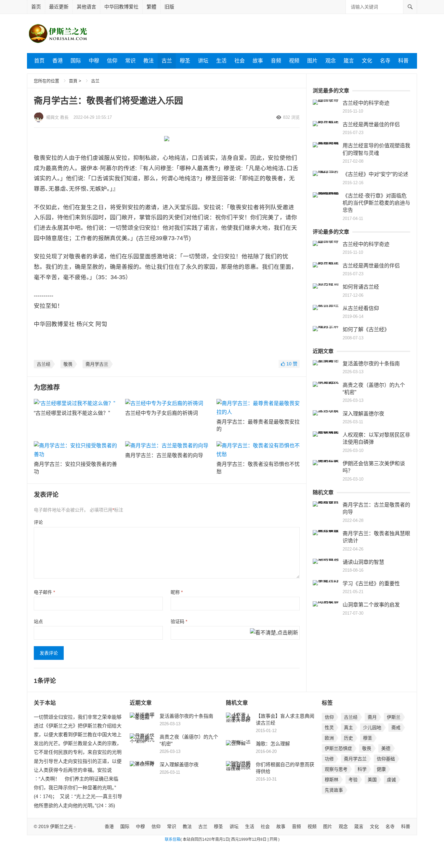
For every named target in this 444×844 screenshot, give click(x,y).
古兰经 (43, 364)
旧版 (169, 6)
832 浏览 (291, 117)
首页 (36, 6)
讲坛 (203, 60)
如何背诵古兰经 (361, 287)
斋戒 (395, 727)
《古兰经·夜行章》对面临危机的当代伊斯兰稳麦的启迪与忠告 (376, 203)
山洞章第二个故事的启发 (371, 604)
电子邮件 (44, 592)
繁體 (151, 6)
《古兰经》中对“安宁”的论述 (375, 174)
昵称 (177, 592)
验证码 (179, 621)
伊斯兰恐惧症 (338, 748)
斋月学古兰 (96, 364)
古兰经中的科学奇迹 (366, 103)
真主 (348, 727)
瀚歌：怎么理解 (273, 743)
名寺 (385, 60)
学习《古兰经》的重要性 (371, 583)
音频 (276, 60)
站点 (38, 621)
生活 (221, 60)
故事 (258, 60)
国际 (76, 60)
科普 (403, 60)
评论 (38, 522)
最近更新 (59, 6)
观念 (330, 60)
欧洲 (329, 738)
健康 (381, 769)
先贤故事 (334, 790)
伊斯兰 (393, 717)
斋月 (372, 717)
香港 (57, 60)
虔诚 (391, 779)
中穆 (94, 60)
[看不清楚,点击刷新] (274, 633)
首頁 (73, 80)
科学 (362, 769)
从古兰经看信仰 (361, 308)
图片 (312, 60)
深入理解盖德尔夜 (363, 413)
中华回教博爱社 (121, 6)
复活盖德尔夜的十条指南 (371, 363)
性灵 (329, 727)
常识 (130, 60)
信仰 (112, 60)
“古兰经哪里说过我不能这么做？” (72, 413)
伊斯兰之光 (61, 826)
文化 (367, 60)
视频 (294, 60)
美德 (385, 748)
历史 (348, 738)
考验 (353, 779)
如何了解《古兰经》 (366, 329)
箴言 (349, 60)
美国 (372, 779)
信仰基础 (386, 758)
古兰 (167, 60)
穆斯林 (331, 779)
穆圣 (185, 60)
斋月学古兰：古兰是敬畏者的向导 (164, 455)
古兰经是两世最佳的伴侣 (371, 124)
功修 (329, 758)
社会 (239, 60)
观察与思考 (336, 769)
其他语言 (86, 6)
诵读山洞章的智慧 (363, 562)
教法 (148, 60)
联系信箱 (172, 839)
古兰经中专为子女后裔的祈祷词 (161, 413)
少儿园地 (372, 727)
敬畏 (67, 364)
